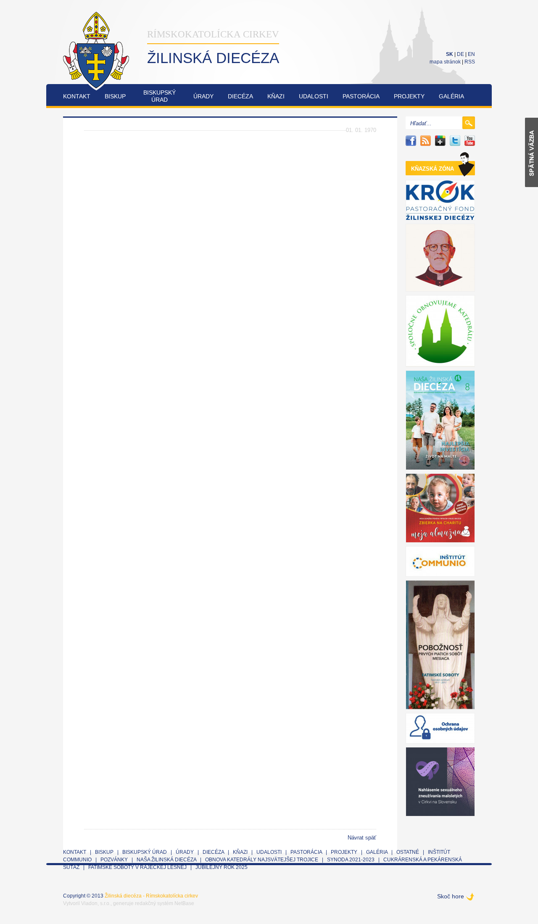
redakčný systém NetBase (164, 903)
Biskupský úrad (144, 852)
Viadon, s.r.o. (96, 903)
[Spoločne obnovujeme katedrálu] (440, 331)
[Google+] (440, 140)
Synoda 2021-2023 (350, 860)
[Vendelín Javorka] (440, 258)
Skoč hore (450, 896)
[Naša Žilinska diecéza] (440, 420)
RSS (469, 62)
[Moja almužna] (440, 508)
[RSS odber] (425, 140)
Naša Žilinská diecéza (166, 860)
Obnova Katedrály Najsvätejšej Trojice (261, 860)
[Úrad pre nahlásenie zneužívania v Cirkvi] (440, 781)
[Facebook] (411, 140)
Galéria (451, 96)
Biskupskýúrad (159, 96)
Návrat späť (362, 837)
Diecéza (240, 96)
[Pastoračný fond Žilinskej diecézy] (440, 200)
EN (471, 54)
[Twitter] (455, 140)
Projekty (409, 96)
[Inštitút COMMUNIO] (440, 561)
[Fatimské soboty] (440, 645)
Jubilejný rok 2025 (221, 867)
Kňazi (276, 96)
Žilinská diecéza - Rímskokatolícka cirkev (151, 896)
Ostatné (407, 852)
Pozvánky (114, 860)
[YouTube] (469, 140)
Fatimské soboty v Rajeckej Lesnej (138, 867)
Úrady (203, 96)
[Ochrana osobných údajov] (440, 728)
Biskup (115, 96)
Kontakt (76, 96)
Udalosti (313, 96)
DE (460, 54)
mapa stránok (445, 62)
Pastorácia (361, 96)
